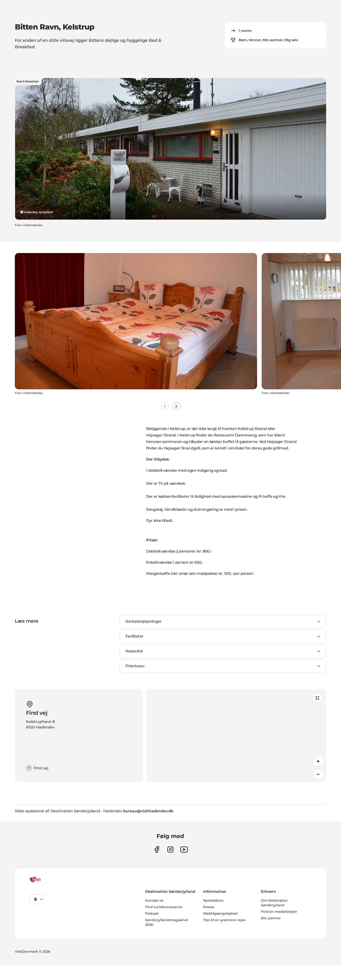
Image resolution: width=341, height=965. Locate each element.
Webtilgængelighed (220, 913)
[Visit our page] (170, 849)
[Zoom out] (318, 774)
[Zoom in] (318, 761)
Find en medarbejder (279, 912)
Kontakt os (154, 900)
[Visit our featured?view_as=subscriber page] (184, 849)
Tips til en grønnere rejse (224, 920)
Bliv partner (271, 918)
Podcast (152, 913)
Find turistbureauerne (163, 907)
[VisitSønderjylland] (44, 879)
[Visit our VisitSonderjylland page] (157, 849)
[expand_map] (317, 698)
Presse (208, 907)
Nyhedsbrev (213, 900)
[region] (236, 735)
